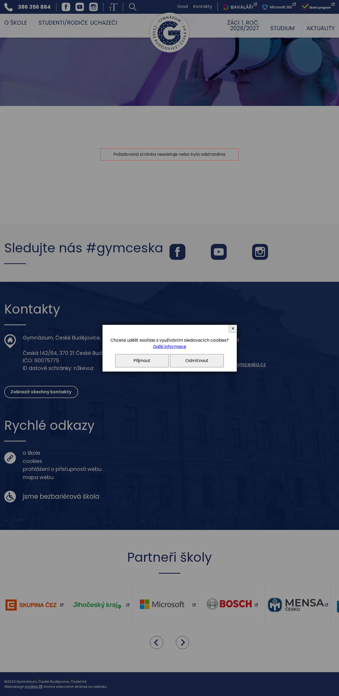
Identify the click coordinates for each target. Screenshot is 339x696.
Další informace (169, 346)
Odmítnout (196, 361)
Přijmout (141, 361)
